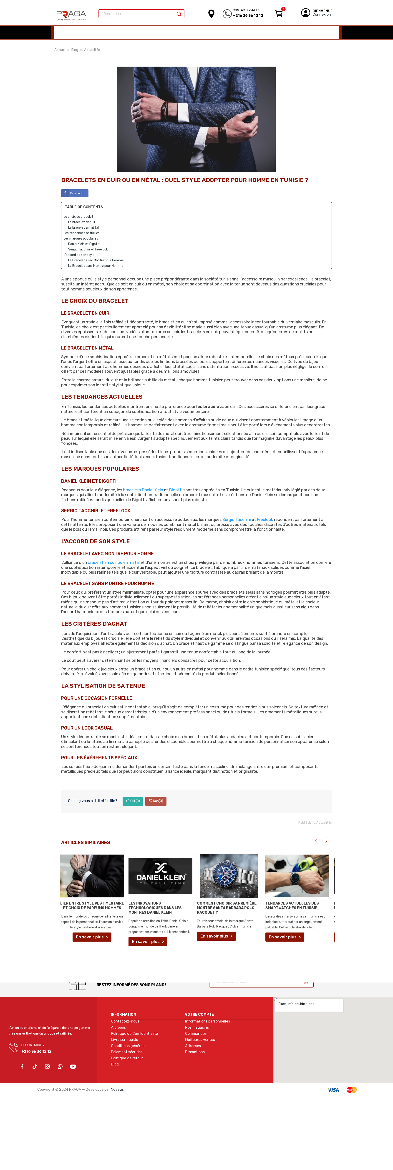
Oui (135, 801)
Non (158, 801)
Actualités (324, 823)
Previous (316, 841)
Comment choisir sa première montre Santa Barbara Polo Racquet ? (227, 908)
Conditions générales (129, 1046)
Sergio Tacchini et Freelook (88, 249)
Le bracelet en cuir (81, 222)
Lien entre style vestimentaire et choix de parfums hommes (92, 905)
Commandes (196, 1033)
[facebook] (22, 1067)
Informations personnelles (207, 1021)
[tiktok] (35, 1067)
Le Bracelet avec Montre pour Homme (96, 260)
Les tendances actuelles (82, 233)
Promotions (195, 1052)
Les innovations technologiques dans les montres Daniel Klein (155, 908)
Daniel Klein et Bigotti (84, 244)
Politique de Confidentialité (134, 1033)
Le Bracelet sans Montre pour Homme (95, 266)
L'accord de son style (79, 255)
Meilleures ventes (200, 1039)
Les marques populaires (81, 238)
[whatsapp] (60, 1067)
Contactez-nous (125, 1021)
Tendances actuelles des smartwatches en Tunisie (292, 905)
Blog (115, 1064)
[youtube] (73, 1067)
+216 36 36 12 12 (248, 15)
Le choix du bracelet (78, 217)
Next (326, 841)
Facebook (76, 193)
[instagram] (47, 1067)
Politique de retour (127, 1058)
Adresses (193, 1046)
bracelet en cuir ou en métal (114, 562)
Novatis (117, 1089)
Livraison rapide (124, 1039)
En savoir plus (90, 937)
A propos (118, 1027)
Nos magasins (197, 1027)
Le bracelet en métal (83, 228)
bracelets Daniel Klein (143, 490)
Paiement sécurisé (127, 1052)
